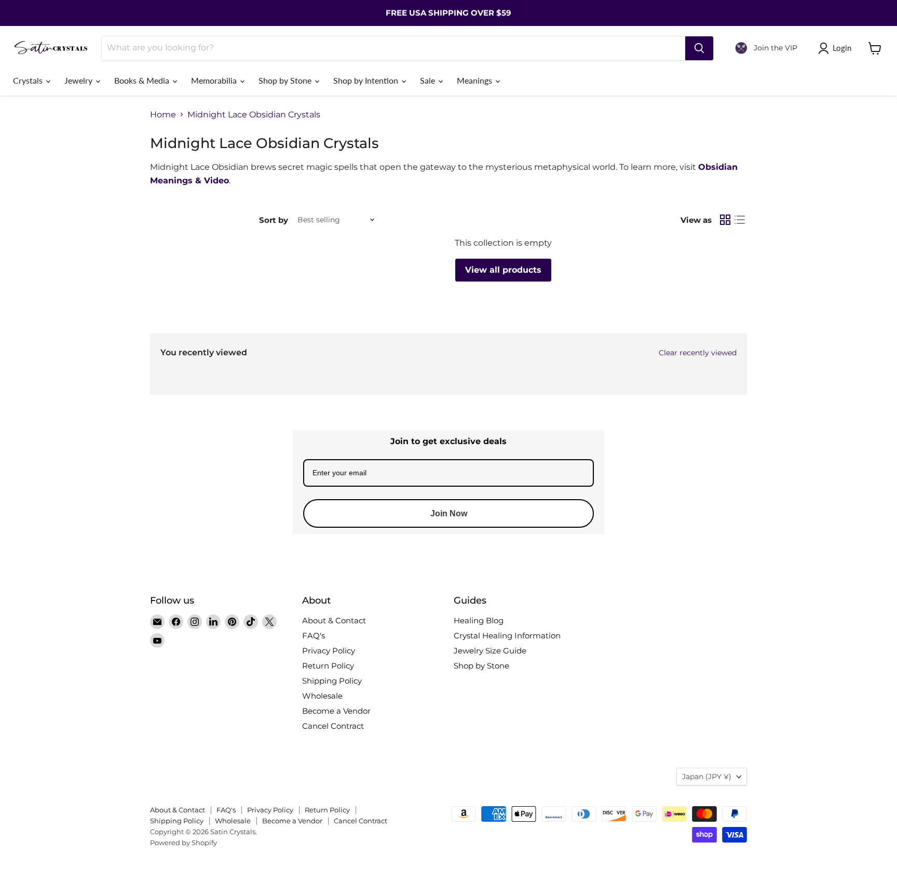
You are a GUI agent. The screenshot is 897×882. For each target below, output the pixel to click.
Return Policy (328, 666)
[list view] (739, 219)
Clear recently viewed (698, 353)
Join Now (448, 513)
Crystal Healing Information (507, 635)
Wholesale (322, 696)
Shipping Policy (332, 681)
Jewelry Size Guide (490, 651)
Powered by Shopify (183, 842)
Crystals (29, 80)
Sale (428, 80)
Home (163, 114)
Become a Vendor (336, 711)
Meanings (475, 80)
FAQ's (313, 635)
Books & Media (142, 80)
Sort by (273, 220)
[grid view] (725, 219)
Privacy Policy (328, 651)
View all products (503, 270)
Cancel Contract (333, 726)
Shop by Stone (286, 80)
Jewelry (79, 80)
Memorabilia (215, 80)
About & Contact (334, 620)
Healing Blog (479, 620)
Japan (706, 776)
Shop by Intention (366, 80)
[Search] (699, 48)
